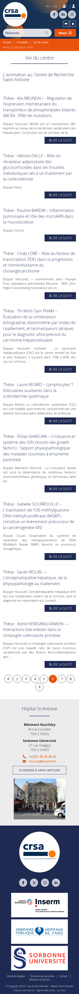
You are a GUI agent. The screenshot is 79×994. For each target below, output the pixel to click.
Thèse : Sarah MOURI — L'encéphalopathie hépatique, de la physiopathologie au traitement (35, 577)
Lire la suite (61, 140)
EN (55, 6)
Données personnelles (42, 976)
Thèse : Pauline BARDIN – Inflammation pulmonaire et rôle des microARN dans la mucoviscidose (38, 216)
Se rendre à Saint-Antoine (39, 770)
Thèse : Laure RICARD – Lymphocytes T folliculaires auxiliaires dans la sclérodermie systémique (38, 390)
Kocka (52, 990)
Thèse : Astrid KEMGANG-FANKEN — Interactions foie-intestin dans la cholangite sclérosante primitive (36, 629)
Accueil (7, 42)
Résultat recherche (39, 979)
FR (47, 6)
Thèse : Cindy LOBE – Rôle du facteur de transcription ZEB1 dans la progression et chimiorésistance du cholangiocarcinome (39, 262)
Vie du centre (41, 42)
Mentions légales (16, 976)
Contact (64, 976)
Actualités (22, 42)
